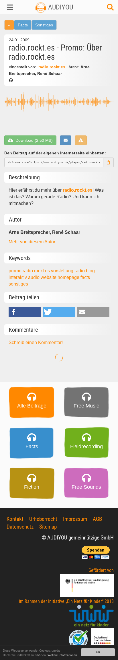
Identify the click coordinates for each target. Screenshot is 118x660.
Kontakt (15, 519)
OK (98, 652)
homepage (69, 277)
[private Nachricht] (65, 140)
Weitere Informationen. (63, 655)
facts (85, 277)
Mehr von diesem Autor (32, 241)
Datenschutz (20, 526)
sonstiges (18, 284)
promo (16, 270)
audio (34, 277)
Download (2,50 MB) (33, 140)
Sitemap (48, 526)
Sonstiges (44, 25)
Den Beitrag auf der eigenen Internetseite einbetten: (55, 153)
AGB (97, 519)
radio (80, 270)
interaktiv (18, 277)
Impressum (75, 519)
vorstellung (62, 270)
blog (90, 270)
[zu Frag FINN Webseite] (79, 639)
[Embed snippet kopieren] (108, 162)
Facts (23, 25)
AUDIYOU (59, 7)
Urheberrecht (43, 519)
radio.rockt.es (51, 67)
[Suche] (110, 8)
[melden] (81, 140)
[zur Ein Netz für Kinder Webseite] (91, 616)
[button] (9, 7)
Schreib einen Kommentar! (36, 342)
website (49, 277)
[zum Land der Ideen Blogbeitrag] (102, 639)
